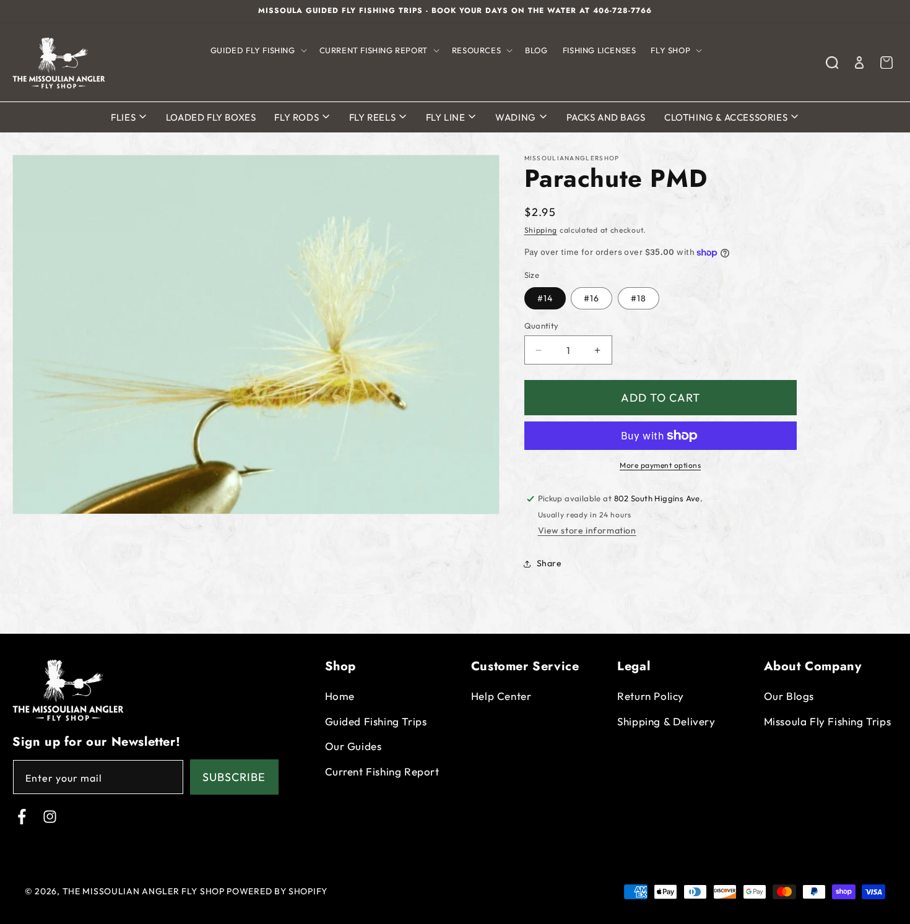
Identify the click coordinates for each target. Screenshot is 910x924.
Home (340, 695)
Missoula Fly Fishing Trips (827, 721)
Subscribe (234, 777)
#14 (545, 298)
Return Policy (650, 695)
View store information (587, 530)
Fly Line (446, 117)
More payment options (660, 465)
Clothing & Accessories (727, 117)
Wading (516, 117)
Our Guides (353, 746)
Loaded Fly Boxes (211, 117)
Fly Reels (373, 117)
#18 (638, 298)
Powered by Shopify (277, 891)
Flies (124, 117)
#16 (591, 298)
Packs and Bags (606, 117)
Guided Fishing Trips (376, 721)
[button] (257, 50)
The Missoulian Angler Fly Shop (144, 891)
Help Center (501, 695)
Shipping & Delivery (666, 721)
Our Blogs (789, 695)
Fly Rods (297, 117)
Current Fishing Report (382, 771)
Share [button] (549, 563)
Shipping (541, 230)
